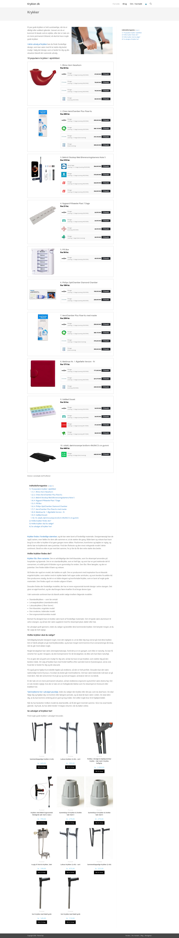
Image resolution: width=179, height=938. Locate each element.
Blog (142, 935)
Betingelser (148, 935)
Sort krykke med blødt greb (41, 914)
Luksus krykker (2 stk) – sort (70, 759)
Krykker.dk (33, 3)
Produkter (41, 756)
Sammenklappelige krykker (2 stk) (42, 759)
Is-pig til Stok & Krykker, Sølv (41, 864)
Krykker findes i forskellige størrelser (42, 536)
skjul (50, 486)
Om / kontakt (135, 935)
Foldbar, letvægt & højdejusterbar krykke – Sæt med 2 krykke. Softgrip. (99, 761)
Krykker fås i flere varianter (38, 558)
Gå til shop (41, 767)
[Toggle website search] (150, 4)
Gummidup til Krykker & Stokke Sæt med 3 (70, 814)
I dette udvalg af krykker (37, 44)
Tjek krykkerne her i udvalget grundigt (42, 692)
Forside (128, 935)
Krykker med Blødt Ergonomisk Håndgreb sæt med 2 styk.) (42, 814)
